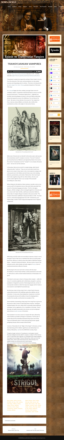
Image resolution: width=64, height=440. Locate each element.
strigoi (17, 407)
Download (24, 73)
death (15, 400)
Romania (27, 410)
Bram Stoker (10, 400)
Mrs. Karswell (43, 6)
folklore (15, 403)
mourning (35, 407)
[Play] (8, 71)
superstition (28, 411)
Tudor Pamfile (35, 411)
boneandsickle (19, 66)
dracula (27, 402)
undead (15, 408)
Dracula (19, 400)
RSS (35, 75)
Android (26, 75)
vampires (20, 408)
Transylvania (10, 408)
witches (13, 410)
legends (16, 405)
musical (11, 343)
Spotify (22, 75)
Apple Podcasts (15, 75)
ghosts (18, 403)
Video (55, 6)
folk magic (9, 403)
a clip (18, 329)
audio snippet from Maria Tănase (16, 85)
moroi (13, 407)
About (19, 6)
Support (25, 6)
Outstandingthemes (41, 438)
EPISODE (9, 402)
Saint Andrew (33, 410)
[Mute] (36, 71)
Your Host (35, 6)
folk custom (32, 403)
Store (30, 6)
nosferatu (35, 408)
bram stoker (36, 400)
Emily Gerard (33, 402)
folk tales (37, 403)
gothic (26, 407)
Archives (14, 6)
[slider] (39, 71)
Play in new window (16, 73)
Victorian (9, 410)
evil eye (13, 402)
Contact (60, 6)
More (38, 75)
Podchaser (31, 75)
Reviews (50, 6)
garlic (35, 405)
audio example (18, 311)
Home (9, 6)
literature (9, 407)
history (8, 405)
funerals (32, 405)
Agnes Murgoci (28, 400)
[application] (24, 71)
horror (12, 405)
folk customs (19, 402)
